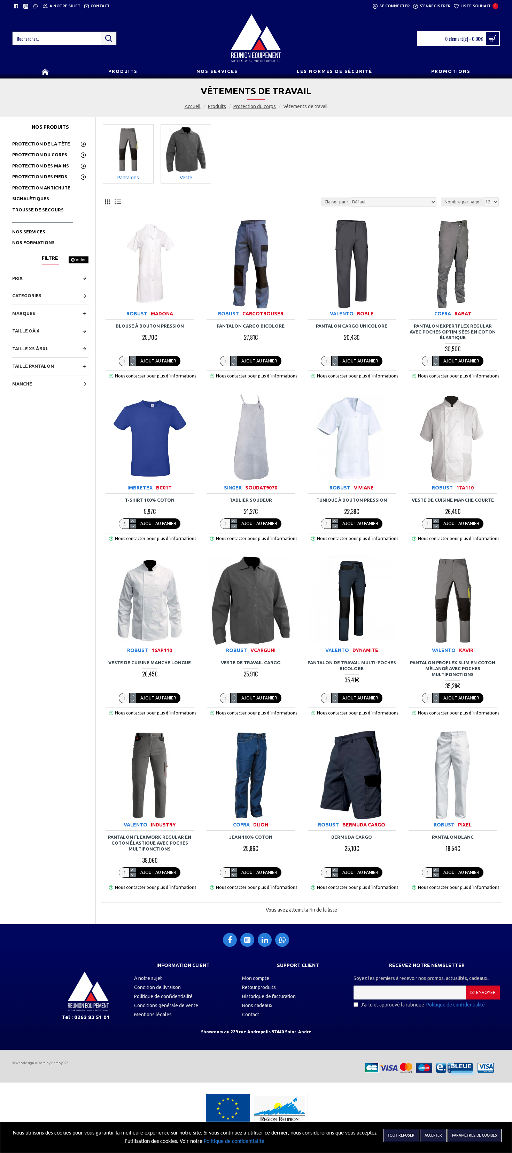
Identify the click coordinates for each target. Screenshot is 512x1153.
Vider (81, 259)
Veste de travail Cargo (251, 662)
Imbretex (140, 488)
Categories (26, 295)
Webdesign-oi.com (30, 1063)
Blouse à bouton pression (150, 325)
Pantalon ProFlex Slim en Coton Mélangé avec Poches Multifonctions (452, 668)
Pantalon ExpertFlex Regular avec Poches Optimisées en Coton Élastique (453, 331)
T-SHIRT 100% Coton (149, 499)
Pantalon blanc (453, 836)
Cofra (442, 313)
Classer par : (336, 202)
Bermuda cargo (351, 836)
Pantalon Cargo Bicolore (251, 325)
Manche (22, 383)
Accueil (193, 106)
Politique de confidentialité (234, 1141)
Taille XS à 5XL (30, 348)
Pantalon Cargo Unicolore (351, 325)
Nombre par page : (462, 202)
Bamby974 (60, 1063)
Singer (233, 488)
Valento (342, 313)
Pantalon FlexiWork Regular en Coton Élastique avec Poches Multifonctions (149, 842)
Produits (217, 106)
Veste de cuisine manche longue (149, 662)
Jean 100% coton (250, 836)
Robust (136, 313)
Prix (17, 278)
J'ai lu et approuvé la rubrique (422, 1005)
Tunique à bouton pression (351, 499)
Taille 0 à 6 (25, 330)
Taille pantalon (33, 366)
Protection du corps (254, 106)
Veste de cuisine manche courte (453, 499)
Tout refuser (401, 1135)
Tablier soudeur (251, 499)
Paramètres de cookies (474, 1135)
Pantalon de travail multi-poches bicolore (352, 665)
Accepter (433, 1135)
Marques (23, 313)
